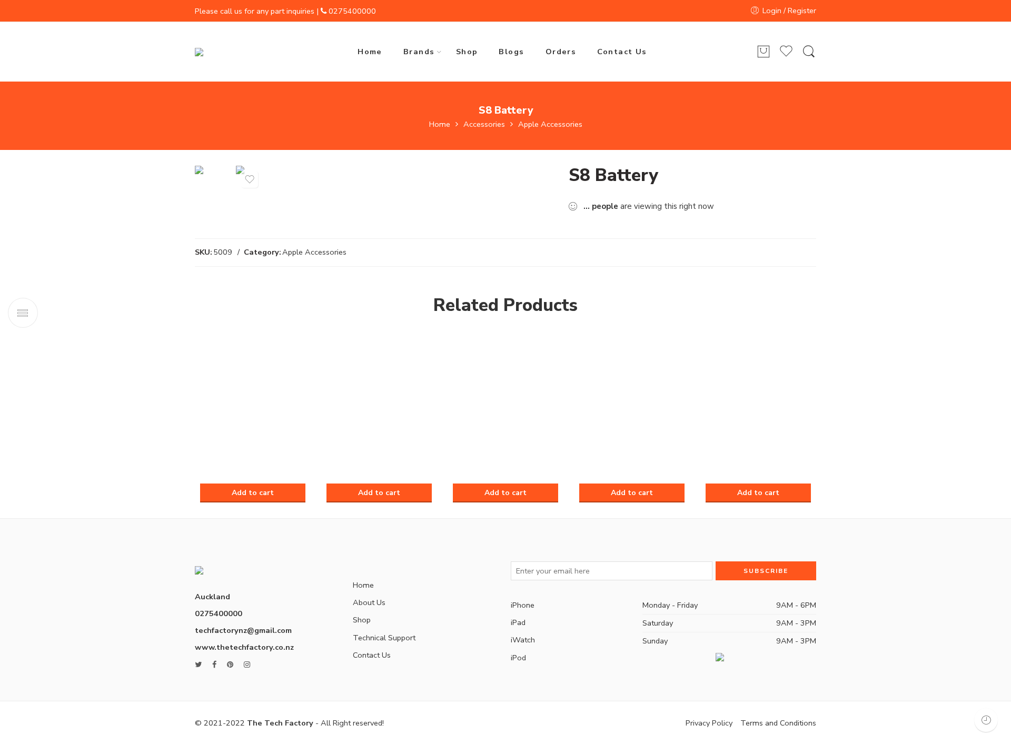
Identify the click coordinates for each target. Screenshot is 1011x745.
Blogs (511, 51)
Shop (467, 51)
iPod (518, 657)
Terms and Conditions (778, 723)
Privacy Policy (709, 723)
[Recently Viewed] (986, 720)
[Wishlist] (249, 179)
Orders (561, 51)
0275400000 (352, 11)
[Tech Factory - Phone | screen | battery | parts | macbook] (222, 51)
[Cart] (763, 52)
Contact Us (622, 51)
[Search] (808, 52)
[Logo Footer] (233, 564)
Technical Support (384, 637)
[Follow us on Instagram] (247, 664)
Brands (419, 51)
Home (370, 51)
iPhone (522, 605)
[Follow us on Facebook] (214, 664)
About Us (369, 602)
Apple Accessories (550, 124)
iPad (518, 622)
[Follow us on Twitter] (198, 664)
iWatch (523, 640)
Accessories (484, 124)
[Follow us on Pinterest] (230, 664)
